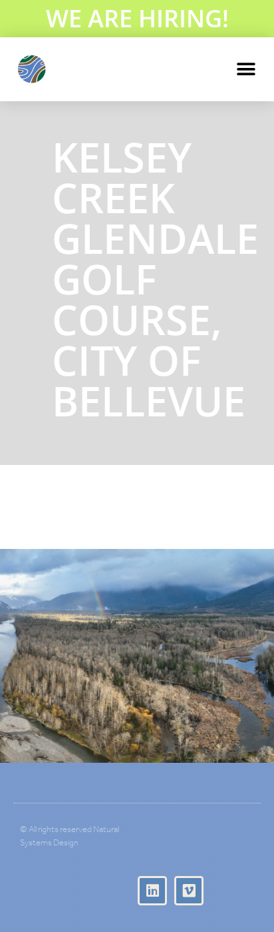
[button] (246, 69)
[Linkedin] (152, 890)
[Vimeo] (189, 890)
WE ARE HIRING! (137, 18)
